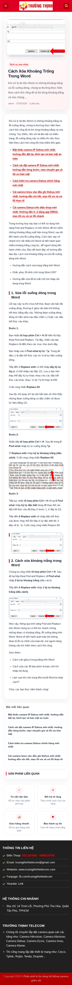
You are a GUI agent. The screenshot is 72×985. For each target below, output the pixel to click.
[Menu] (6, 6)
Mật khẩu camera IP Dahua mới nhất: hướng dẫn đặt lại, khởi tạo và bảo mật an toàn (37, 154)
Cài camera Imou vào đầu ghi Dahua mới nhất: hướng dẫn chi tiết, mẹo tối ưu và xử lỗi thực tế (37, 196)
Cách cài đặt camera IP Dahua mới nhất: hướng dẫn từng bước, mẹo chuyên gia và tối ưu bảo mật (37, 169)
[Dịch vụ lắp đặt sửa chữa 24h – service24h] (36, 5)
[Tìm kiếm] (66, 6)
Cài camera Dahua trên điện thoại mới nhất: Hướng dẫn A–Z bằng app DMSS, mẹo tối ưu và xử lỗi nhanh (35, 212)
